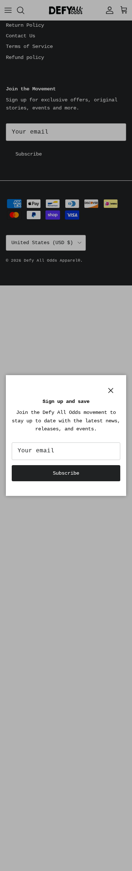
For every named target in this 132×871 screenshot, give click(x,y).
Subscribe (66, 473)
